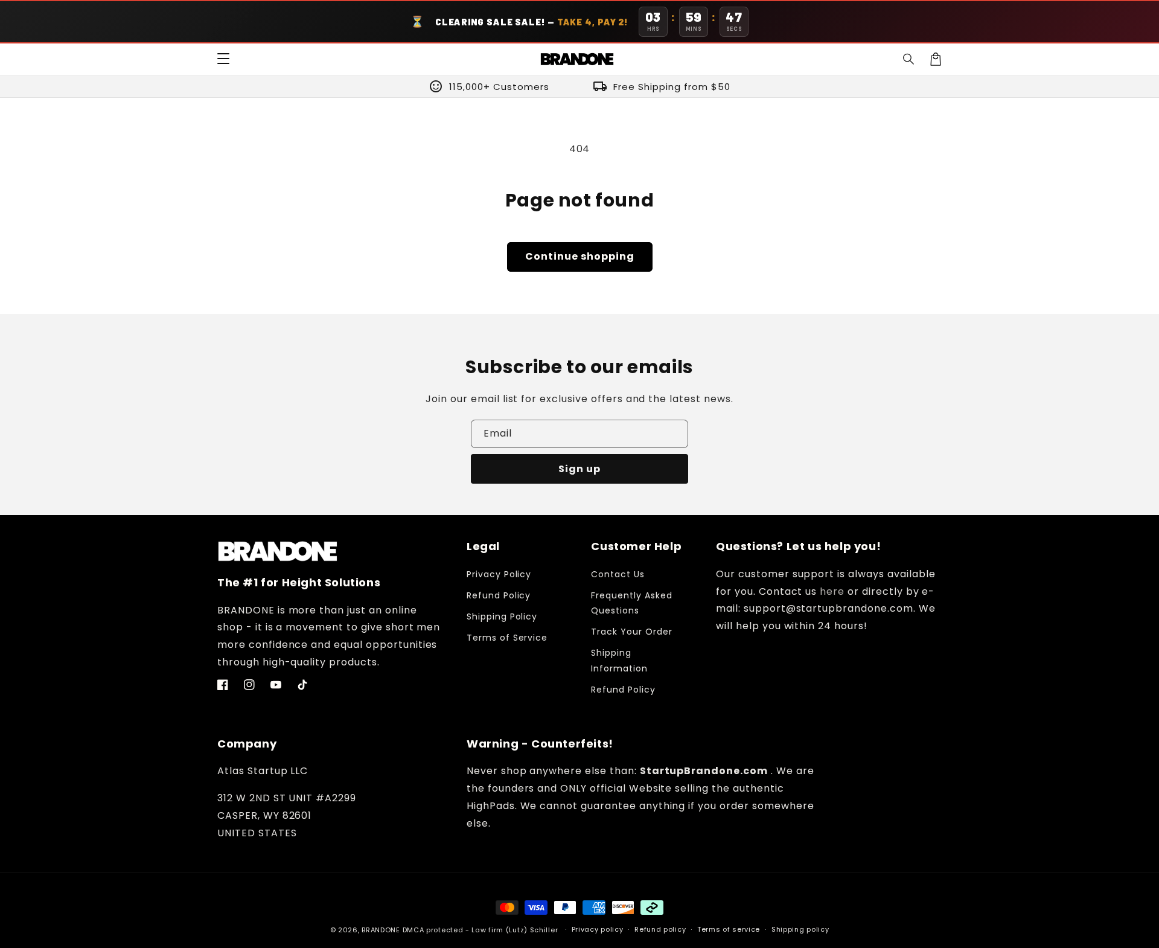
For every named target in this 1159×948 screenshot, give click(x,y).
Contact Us (618, 574)
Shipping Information (619, 660)
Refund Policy (499, 595)
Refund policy (660, 929)
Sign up (579, 469)
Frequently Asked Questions (631, 603)
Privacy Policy (499, 574)
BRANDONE (381, 930)
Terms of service (728, 929)
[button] (909, 59)
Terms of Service (507, 638)
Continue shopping (579, 256)
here (832, 591)
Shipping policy (800, 929)
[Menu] (223, 59)
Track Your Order (631, 632)
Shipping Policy (502, 616)
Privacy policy (598, 929)
